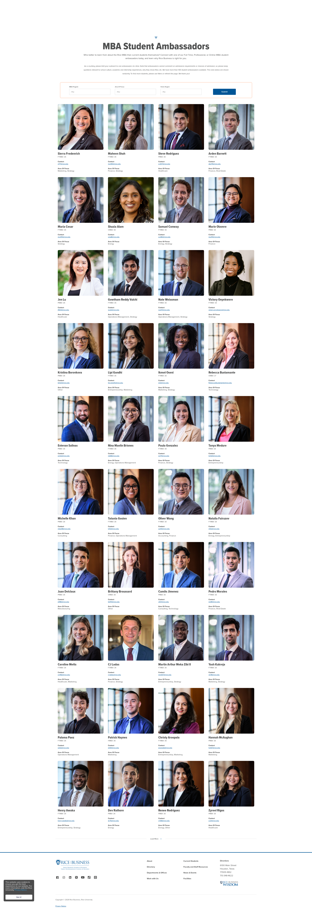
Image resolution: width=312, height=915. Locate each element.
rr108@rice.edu (164, 821)
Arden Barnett (217, 153)
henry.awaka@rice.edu (66, 821)
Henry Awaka (66, 810)
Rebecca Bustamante (222, 372)
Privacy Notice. (21, 889)
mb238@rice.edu (64, 529)
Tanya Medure (218, 445)
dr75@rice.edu (113, 821)
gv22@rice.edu (113, 310)
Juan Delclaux (66, 591)
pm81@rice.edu (214, 602)
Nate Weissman (168, 299)
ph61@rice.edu (113, 748)
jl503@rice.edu (63, 310)
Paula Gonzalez (168, 445)
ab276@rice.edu (215, 164)
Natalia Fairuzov (219, 518)
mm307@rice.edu (164, 675)
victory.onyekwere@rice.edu (219, 310)
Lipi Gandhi (115, 372)
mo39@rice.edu (214, 237)
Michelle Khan (67, 518)
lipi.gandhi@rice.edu (115, 383)
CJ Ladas (113, 664)
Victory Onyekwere (221, 299)
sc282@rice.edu (164, 237)
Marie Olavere (218, 226)
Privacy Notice (60, 906)
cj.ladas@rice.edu (114, 675)
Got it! (18, 897)
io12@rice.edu (163, 383)
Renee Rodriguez (169, 810)
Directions (224, 860)
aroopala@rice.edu (165, 748)
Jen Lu (62, 299)
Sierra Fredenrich (69, 153)
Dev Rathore (116, 810)
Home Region (165, 87)
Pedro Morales (218, 591)
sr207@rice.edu (164, 164)
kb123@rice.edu (64, 383)
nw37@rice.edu (164, 310)
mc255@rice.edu (64, 237)
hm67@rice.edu (214, 748)
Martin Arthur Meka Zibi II (174, 664)
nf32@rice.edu (214, 529)
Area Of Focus (119, 87)
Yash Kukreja (217, 664)
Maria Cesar (65, 226)
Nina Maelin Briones (120, 445)
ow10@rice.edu (164, 529)
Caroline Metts (67, 664)
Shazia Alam (116, 226)
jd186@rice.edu (63, 602)
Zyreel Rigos (216, 810)
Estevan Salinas (68, 445)
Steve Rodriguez (168, 153)
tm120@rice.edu (214, 456)
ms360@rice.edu (114, 164)
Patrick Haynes (117, 737)
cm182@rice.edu (64, 675)
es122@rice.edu (64, 456)
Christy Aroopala (169, 737)
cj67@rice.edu (163, 602)
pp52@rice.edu (63, 748)
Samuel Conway (168, 226)
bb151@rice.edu (114, 602)
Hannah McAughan (221, 737)
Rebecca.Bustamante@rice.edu (220, 383)
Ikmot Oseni (166, 372)
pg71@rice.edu (163, 456)
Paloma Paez (66, 737)
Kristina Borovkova (70, 372)
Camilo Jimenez (168, 591)
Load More (154, 839)
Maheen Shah (116, 153)
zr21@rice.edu (214, 821)
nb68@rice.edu (113, 456)
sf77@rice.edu (63, 164)
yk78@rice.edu (214, 675)
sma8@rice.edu (113, 237)
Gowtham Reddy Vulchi (122, 299)
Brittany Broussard (120, 591)
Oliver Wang (166, 518)
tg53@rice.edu (113, 529)
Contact (61, 162)
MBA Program (73, 87)
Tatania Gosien (117, 518)
